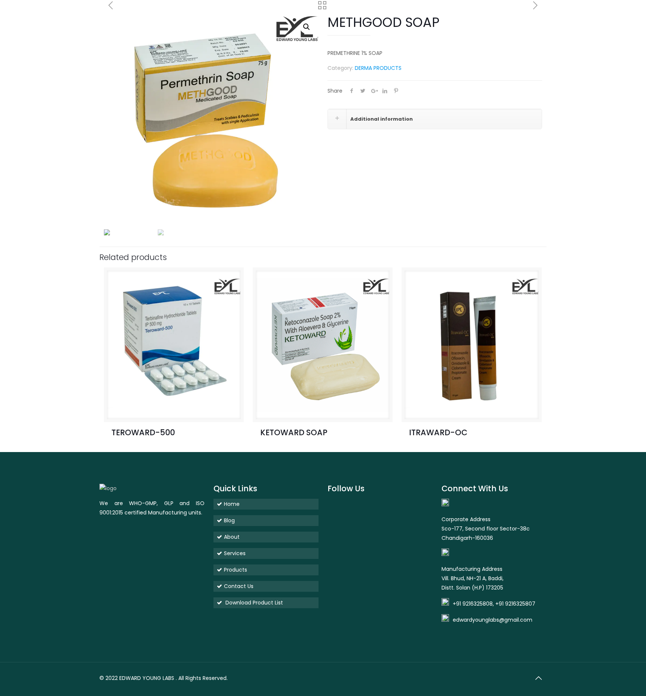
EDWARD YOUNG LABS (146, 678)
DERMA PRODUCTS (378, 68)
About (232, 537)
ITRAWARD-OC (438, 432)
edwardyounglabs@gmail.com (492, 620)
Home (232, 504)
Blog (229, 520)
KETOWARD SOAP (293, 432)
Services (235, 553)
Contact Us (238, 586)
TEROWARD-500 (143, 432)
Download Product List (253, 602)
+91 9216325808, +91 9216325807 (494, 603)
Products (235, 569)
